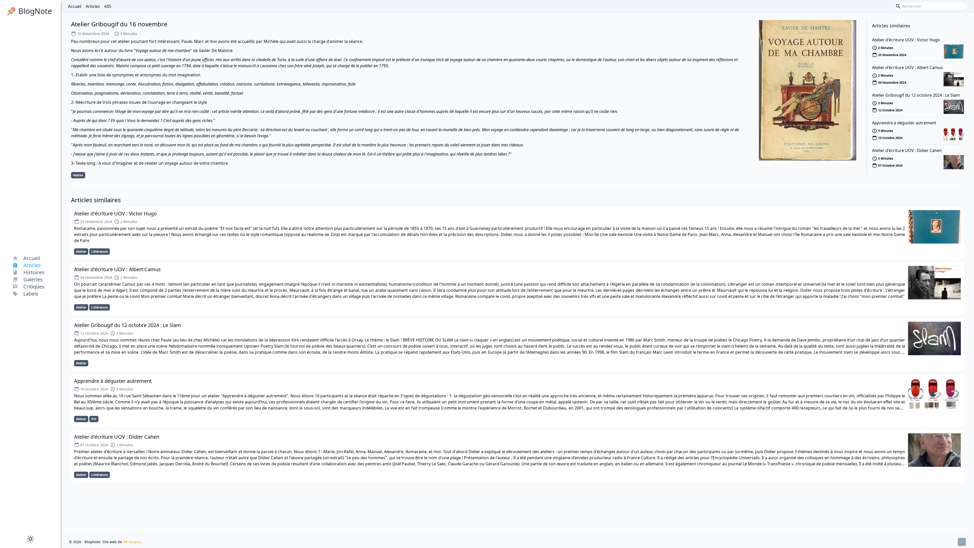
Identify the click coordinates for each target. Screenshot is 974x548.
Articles (93, 6)
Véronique (132, 541)
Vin (93, 419)
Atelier (78, 175)
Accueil (74, 6)
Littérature (99, 251)
